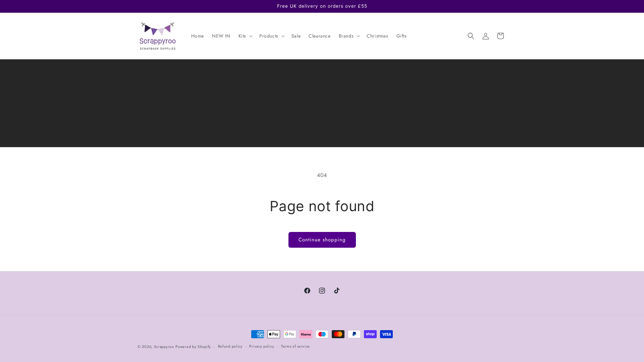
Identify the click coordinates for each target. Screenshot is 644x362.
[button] (244, 36)
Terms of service (295, 346)
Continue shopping (322, 239)
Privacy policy (261, 346)
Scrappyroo (164, 346)
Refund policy (230, 346)
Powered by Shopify (193, 346)
